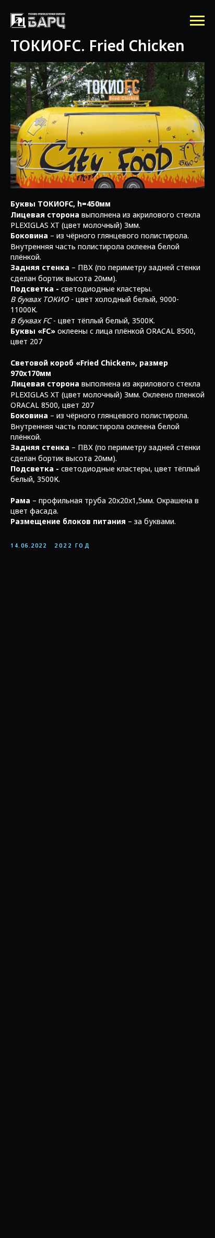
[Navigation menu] (197, 21)
